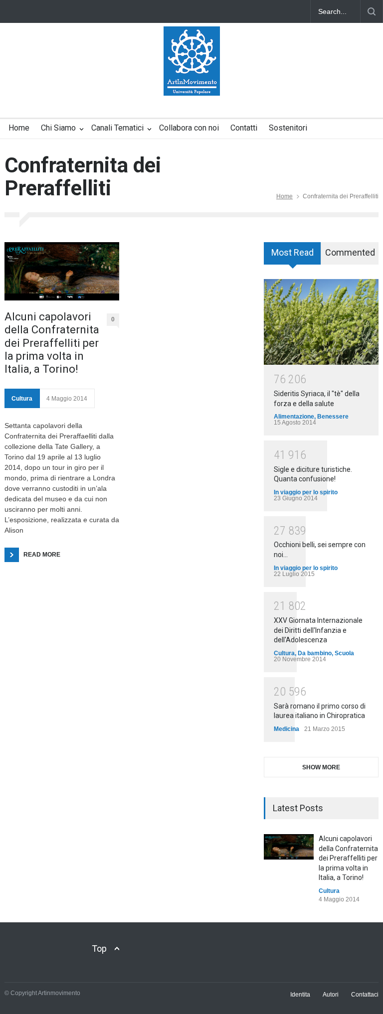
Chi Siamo (58, 128)
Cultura (21, 398)
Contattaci (365, 994)
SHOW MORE (321, 767)
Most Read (292, 252)
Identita (300, 994)
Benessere (333, 416)
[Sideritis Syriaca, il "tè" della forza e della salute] (321, 322)
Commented (350, 252)
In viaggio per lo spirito (306, 492)
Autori (331, 994)
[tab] (292, 256)
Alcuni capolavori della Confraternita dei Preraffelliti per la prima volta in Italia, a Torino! (51, 343)
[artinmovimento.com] (192, 79)
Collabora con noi (189, 128)
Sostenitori (288, 128)
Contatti (243, 128)
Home (18, 128)
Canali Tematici (117, 128)
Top (99, 948)
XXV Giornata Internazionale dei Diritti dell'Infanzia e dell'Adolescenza (318, 630)
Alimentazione (294, 416)
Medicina (286, 728)
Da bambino (315, 653)
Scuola (344, 653)
